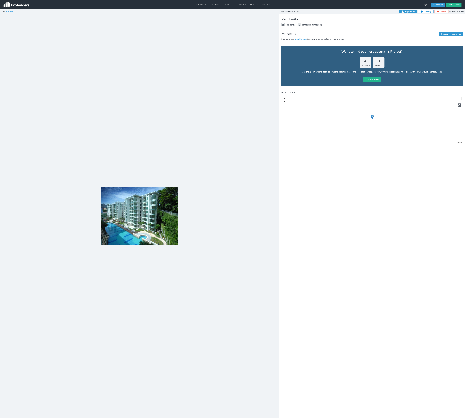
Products (266, 5)
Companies (241, 5)
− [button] (284, 101)
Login (425, 5)
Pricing (226, 5)
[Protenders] (17, 3)
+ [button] (284, 98)
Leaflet (459, 142)
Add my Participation (451, 34)
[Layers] (459, 98)
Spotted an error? (456, 11)
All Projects (10, 11)
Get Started (438, 5)
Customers (214, 5)
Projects (254, 5)
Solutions (199, 5)
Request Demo (453, 5)
